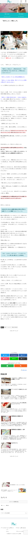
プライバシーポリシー (20, 531)
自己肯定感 (15, 327)
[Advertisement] (14, 26)
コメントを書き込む (14, 501)
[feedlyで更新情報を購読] (7, 365)
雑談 (3, 327)
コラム (7, 531)
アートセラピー (8, 327)
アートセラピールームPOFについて (7, 528)
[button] (26, 513)
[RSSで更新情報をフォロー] (20, 365)
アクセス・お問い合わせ (21, 527)
